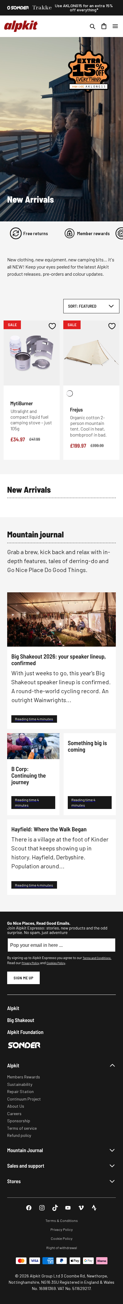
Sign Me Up (23, 977)
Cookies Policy (56, 963)
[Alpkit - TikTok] (55, 1208)
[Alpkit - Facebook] (29, 1208)
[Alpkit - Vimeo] (81, 1208)
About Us (15, 1106)
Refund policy (19, 1135)
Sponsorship (18, 1120)
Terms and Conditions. (97, 958)
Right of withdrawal (61, 1248)
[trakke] (42, 8)
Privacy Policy (30, 963)
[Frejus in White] (70, 393)
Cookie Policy (62, 1238)
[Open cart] (103, 26)
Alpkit (13, 1008)
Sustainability (19, 1084)
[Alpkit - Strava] (94, 1208)
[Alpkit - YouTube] (68, 1208)
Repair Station (20, 1091)
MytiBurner (21, 403)
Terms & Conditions (61, 1220)
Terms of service (22, 1128)
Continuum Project (24, 1098)
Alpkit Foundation (25, 1032)
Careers (14, 1113)
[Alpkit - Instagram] (42, 1208)
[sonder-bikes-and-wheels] (18, 8)
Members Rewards (23, 1076)
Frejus (76, 409)
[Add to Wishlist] (52, 326)
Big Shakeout (20, 1020)
